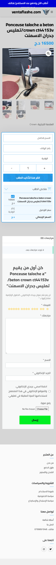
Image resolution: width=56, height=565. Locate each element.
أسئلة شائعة (48, 520)
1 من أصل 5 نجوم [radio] (47, 309)
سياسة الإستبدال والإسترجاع (41, 501)
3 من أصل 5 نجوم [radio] (34, 309)
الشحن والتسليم (47, 472)
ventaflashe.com (26, 12)
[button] (48, 53)
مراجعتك (45, 315)
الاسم (47, 360)
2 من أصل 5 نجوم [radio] (42, 309)
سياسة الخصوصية (46, 496)
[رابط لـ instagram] (44, 549)
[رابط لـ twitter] (50, 549)
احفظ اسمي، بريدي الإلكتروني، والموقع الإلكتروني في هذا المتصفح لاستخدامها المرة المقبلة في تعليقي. (27, 391)
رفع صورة (46, 403)
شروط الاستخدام (46, 491)
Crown (33, 124)
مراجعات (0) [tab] (47, 238)
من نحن (50, 463)
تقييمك (46, 305)
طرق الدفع (49, 468)
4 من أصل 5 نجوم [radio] (25, 309)
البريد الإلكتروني (42, 373)
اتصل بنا (50, 525)
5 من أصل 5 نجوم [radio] (13, 309)
